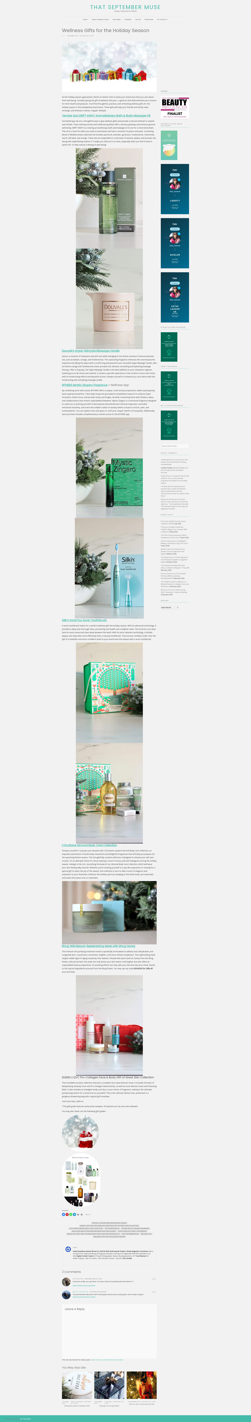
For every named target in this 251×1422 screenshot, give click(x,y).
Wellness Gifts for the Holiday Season (109, 1237)
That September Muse (125, 7)
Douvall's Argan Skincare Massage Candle (109, 1223)
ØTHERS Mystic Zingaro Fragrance (84, 385)
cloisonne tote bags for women (84, 1297)
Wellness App (146, 1234)
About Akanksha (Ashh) (100, 19)
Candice (163, 460)
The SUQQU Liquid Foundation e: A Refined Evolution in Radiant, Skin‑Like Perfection (175, 584)
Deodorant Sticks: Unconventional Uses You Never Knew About (175, 493)
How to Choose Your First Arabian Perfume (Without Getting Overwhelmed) (174, 462)
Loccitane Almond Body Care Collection (86, 1228)
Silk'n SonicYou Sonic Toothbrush (132, 1231)
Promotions (149, 19)
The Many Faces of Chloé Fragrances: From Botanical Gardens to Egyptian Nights (174, 559)
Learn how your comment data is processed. (107, 1360)
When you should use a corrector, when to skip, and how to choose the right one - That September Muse (174, 501)
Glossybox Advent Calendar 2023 (77, 1406)
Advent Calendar (76, 1401)
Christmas (108, 1401)
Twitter (138, 19)
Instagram (116, 19)
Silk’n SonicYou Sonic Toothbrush (84, 620)
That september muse (130, 1234)
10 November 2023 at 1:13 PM (93, 1279)
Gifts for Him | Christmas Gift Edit (141, 1404)
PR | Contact (161, 19)
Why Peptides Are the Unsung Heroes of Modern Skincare (174, 470)
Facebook (127, 19)
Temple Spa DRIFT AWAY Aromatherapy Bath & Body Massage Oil (106, 116)
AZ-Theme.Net (25, 1419)
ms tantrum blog (112, 1228)
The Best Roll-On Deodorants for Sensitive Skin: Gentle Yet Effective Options (173, 488)
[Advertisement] (175, 56)
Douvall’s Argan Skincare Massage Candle (91, 351)
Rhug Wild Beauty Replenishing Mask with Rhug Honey (98, 946)
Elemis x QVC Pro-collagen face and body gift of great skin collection (109, 1226)
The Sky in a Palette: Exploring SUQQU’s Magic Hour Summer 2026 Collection (174, 529)
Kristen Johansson (80, 1292)
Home (85, 19)
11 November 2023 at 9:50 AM (97, 1292)
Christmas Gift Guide (86, 36)
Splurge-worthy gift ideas (109, 1406)
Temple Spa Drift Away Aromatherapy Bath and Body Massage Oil (93, 1234)
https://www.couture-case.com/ (84, 1285)
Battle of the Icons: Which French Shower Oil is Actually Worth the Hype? (173, 551)
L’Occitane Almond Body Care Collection (89, 845)
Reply (154, 1279)
